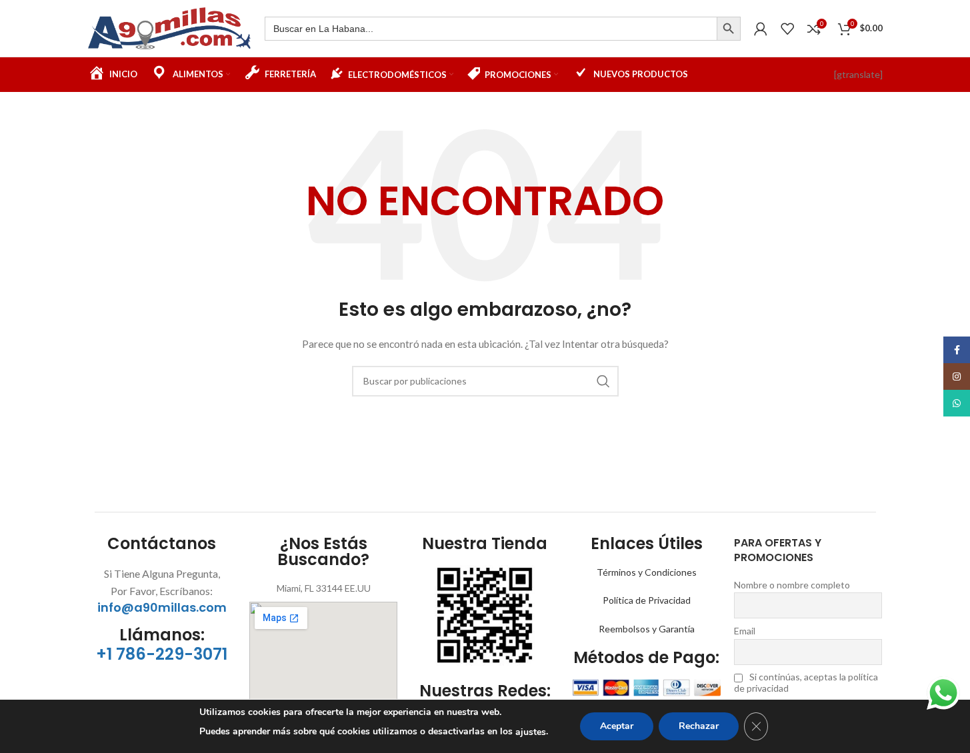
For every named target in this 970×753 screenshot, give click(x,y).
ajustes (530, 732)
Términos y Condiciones (647, 572)
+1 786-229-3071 (161, 654)
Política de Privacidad (647, 600)
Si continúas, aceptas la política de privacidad (806, 682)
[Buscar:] (491, 29)
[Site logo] (169, 27)
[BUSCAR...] (603, 381)
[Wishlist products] (787, 28)
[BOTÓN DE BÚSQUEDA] (729, 29)
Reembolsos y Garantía (647, 628)
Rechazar (699, 726)
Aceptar (616, 726)
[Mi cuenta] (760, 28)
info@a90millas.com (162, 607)
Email (744, 630)
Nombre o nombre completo (792, 584)
